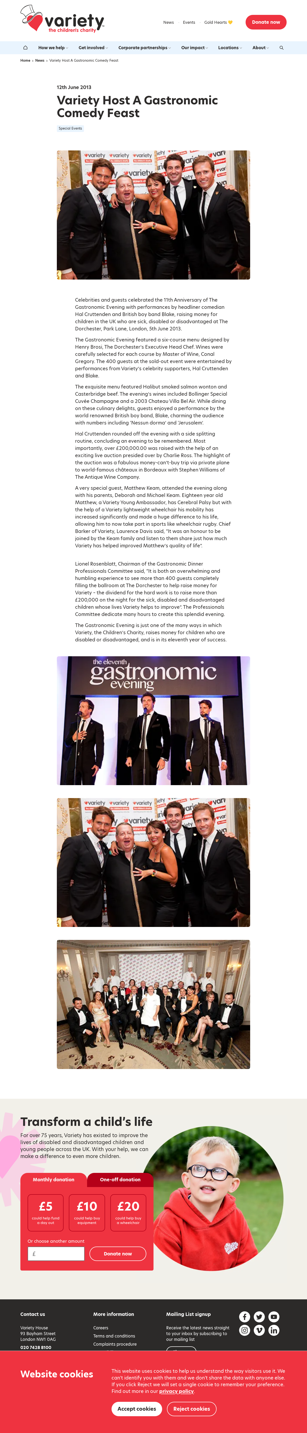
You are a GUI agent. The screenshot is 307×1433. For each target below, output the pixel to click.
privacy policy (176, 1391)
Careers (100, 1328)
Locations (228, 48)
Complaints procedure (115, 1344)
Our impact (193, 48)
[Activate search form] (282, 48)
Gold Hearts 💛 (218, 22)
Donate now (266, 22)
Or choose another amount (56, 1241)
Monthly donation (53, 1179)
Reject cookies (191, 1408)
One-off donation (120, 1179)
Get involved (92, 48)
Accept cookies (137, 1408)
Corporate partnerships (142, 48)
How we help (51, 48)
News (168, 22)
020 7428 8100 (35, 1347)
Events (189, 22)
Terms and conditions (114, 1336)
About (259, 48)
